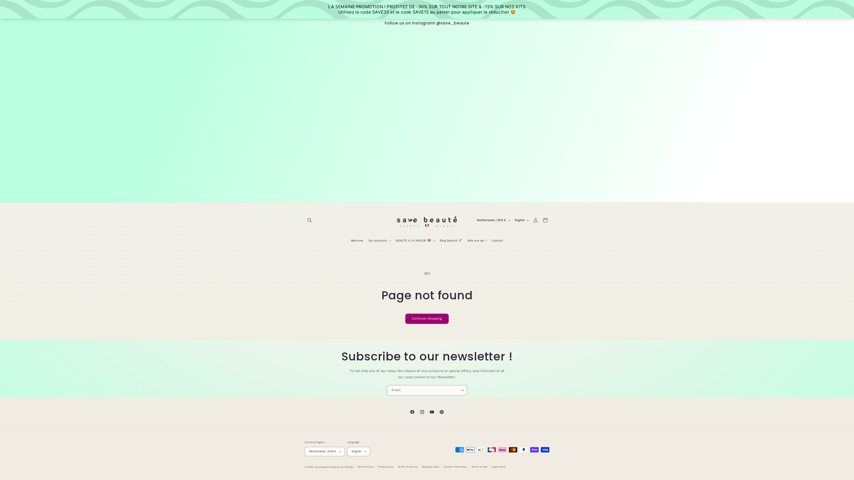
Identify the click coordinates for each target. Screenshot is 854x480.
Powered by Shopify (342, 467)
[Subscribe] (462, 390)
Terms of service (408, 467)
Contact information (455, 467)
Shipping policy (431, 467)
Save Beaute (321, 467)
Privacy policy (386, 467)
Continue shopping (427, 318)
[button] (309, 220)
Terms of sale (479, 467)
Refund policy (366, 467)
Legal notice (499, 467)
